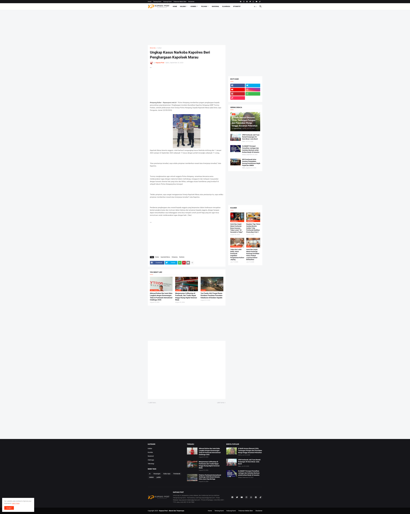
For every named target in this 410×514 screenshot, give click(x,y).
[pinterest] (247, 1)
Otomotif (237, 6)
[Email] (188, 263)
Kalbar (183, 6)
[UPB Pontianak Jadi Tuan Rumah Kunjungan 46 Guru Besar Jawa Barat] (235, 137)
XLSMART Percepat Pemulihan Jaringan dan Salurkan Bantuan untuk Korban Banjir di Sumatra (250, 149)
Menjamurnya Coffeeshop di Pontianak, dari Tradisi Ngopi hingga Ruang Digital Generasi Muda (186, 296)
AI (149, 474)
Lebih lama (220, 402)
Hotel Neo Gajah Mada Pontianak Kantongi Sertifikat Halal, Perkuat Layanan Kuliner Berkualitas (252, 254)
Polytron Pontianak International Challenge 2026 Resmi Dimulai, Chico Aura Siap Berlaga (210, 477)
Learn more (15, 503)
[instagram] (243, 1)
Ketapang (174, 257)
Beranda (153, 48)
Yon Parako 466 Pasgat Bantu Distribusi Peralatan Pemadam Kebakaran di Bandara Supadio (211, 295)
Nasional (215, 6)
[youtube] (256, 1)
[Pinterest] (184, 263)
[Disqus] (186, 370)
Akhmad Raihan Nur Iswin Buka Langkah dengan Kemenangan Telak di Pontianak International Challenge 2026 (161, 296)
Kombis (193, 6)
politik (159, 477)
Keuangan (157, 474)
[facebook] (240, 1)
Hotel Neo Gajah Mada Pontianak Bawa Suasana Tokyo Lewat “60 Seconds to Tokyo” (236, 228)
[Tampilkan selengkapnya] (192, 263)
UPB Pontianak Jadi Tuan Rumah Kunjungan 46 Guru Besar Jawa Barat (250, 137)
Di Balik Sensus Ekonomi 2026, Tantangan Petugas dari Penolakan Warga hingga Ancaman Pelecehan (250, 450)
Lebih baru (152, 402)
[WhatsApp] (180, 263)
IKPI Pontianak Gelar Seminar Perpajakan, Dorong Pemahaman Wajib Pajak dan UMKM (251, 162)
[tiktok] (259, 1)
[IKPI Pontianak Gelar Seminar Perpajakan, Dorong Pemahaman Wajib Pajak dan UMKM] (235, 161)
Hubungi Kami (167, 1)
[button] (255, 6)
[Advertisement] (205, 27)
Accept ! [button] (9, 508)
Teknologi (151, 463)
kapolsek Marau (165, 257)
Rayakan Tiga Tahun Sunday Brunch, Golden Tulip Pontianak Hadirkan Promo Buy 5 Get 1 (253, 228)
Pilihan (204, 6)
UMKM (151, 477)
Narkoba (181, 257)
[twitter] (250, 1)
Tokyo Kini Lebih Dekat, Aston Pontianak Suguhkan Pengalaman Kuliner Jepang (237, 254)
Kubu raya (166, 474)
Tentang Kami (157, 1)
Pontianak (176, 474)
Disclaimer (191, 1)
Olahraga (226, 6)
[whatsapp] (253, 1)
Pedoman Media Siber (180, 1)
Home (149, 1)
